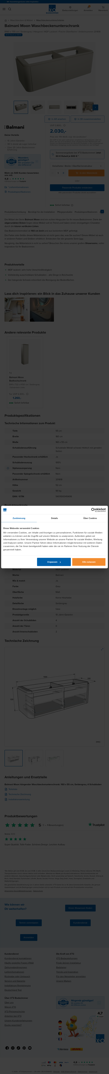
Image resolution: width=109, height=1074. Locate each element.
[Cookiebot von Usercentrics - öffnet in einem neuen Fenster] (93, 510)
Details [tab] (54, 518)
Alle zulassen (89, 562)
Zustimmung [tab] (19, 518)
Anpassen (52, 562)
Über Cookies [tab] (90, 518)
